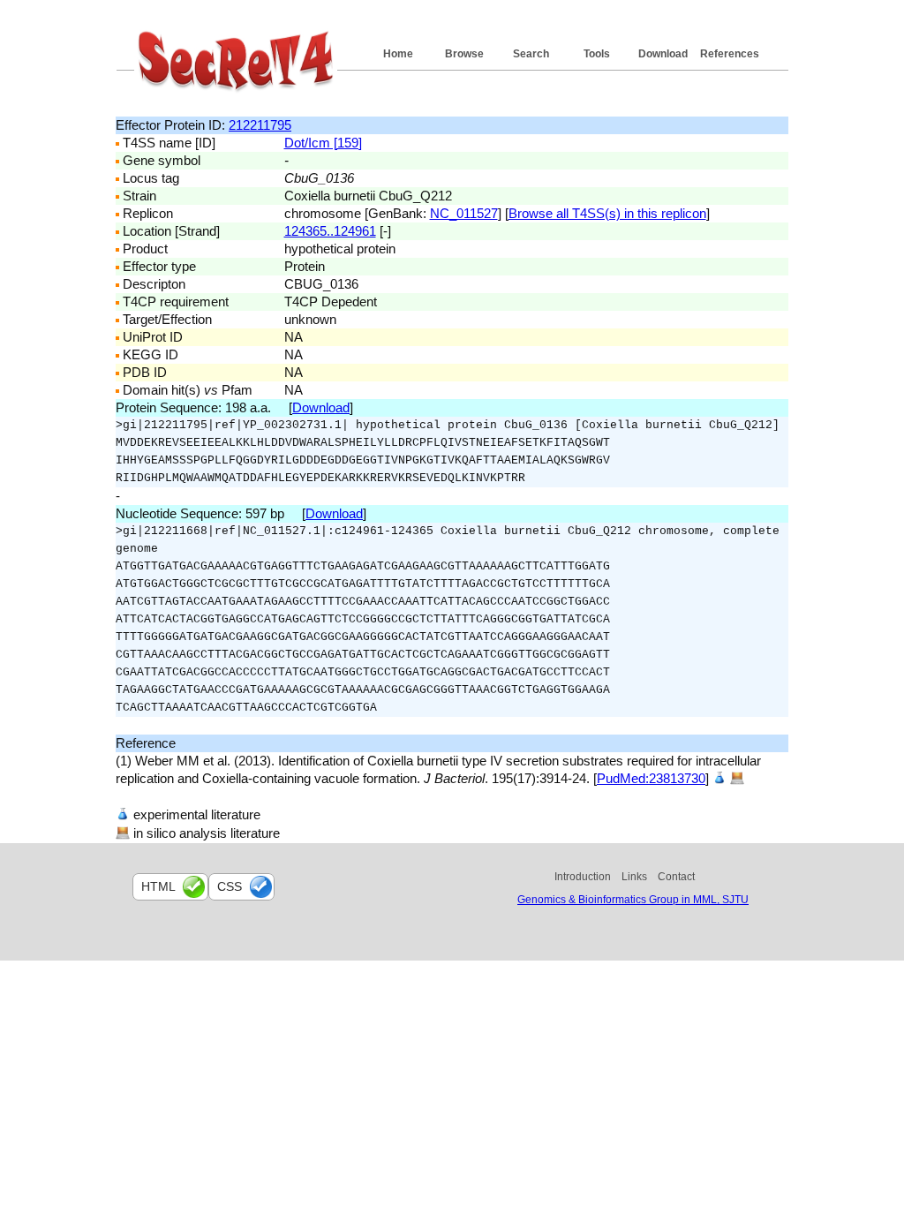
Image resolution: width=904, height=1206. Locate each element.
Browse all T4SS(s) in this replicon (607, 213)
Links (634, 877)
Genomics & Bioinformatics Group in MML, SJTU (633, 899)
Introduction (582, 877)
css (229, 886)
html (158, 886)
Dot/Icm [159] (323, 142)
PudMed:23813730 (651, 778)
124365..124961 (330, 230)
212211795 (260, 124)
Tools (597, 54)
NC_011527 (464, 213)
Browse (464, 54)
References (729, 54)
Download (663, 54)
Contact (676, 877)
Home (398, 54)
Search (531, 54)
